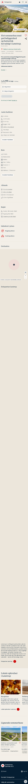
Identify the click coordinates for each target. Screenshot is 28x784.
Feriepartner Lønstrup (6, 661)
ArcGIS (2, 279)
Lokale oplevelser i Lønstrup (8, 709)
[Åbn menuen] (26, 2)
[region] (14, 264)
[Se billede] (14, 18)
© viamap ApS (7, 279)
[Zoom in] (25, 275)
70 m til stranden (7, 189)
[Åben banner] (25, 781)
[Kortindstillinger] (25, 272)
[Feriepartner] (6, 2)
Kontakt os (14, 100)
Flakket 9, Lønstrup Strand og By (12, 49)
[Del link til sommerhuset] (26, 39)
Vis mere (3, 69)
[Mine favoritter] (22, 2)
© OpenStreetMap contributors (15, 279)
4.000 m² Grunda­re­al (8, 127)
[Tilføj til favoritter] (26, 35)
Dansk (4, 771)
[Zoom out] (25, 278)
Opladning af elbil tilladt (9, 216)
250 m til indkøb (7, 192)
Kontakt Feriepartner (7, 777)
